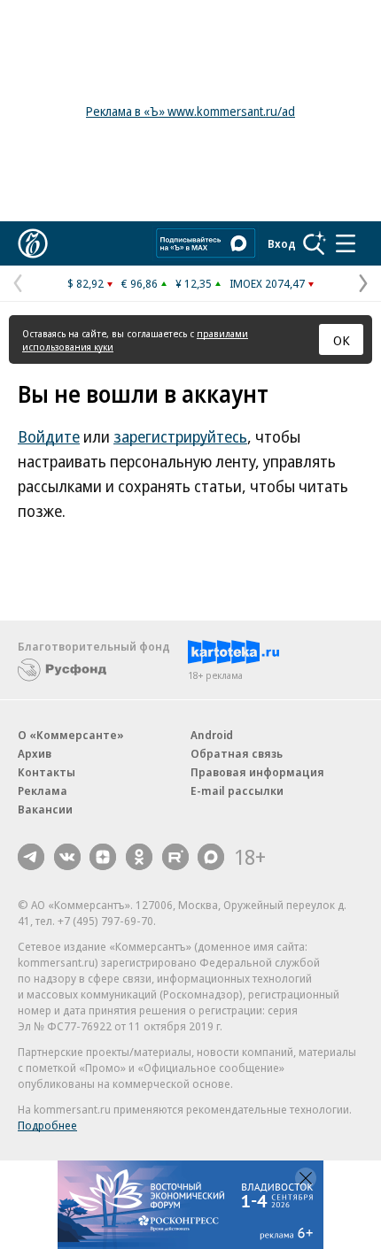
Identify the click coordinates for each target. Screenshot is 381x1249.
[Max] (211, 857)
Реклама (42, 790)
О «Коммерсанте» (71, 735)
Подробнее (47, 1125)
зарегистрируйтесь (180, 436)
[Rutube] (175, 857)
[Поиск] (314, 243)
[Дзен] (102, 857)
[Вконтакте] (67, 857)
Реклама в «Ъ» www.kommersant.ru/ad (190, 111)
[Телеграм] (31, 857)
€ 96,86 (139, 283)
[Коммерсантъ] (33, 243)
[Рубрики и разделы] (345, 243)
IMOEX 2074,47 (267, 283)
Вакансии (45, 809)
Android (211, 735)
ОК (341, 340)
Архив (34, 753)
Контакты (46, 772)
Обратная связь (236, 753)
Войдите (49, 436)
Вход (282, 243)
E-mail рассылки (237, 790)
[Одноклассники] (139, 857)
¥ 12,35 (193, 283)
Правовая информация (257, 772)
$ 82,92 (85, 283)
